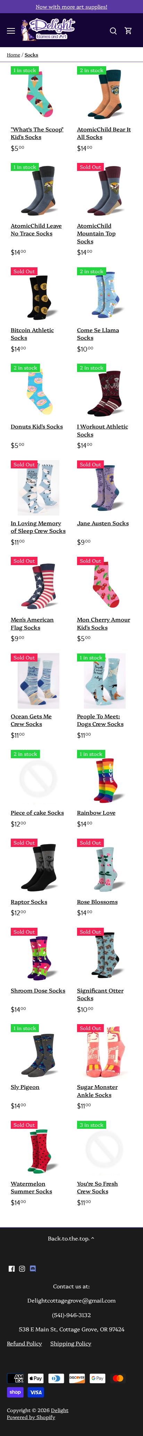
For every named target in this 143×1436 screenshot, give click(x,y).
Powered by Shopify (31, 1416)
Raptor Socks (29, 901)
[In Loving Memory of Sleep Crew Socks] (39, 488)
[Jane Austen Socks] (105, 488)
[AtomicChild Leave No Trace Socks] (39, 190)
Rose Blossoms (97, 901)
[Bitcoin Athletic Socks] (39, 295)
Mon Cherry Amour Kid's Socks (103, 623)
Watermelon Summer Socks (31, 1187)
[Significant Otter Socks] (105, 955)
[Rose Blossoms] (105, 866)
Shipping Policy (70, 1343)
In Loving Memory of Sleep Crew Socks (38, 526)
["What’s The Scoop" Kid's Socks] (39, 94)
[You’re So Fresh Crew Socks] (105, 1148)
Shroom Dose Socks (38, 990)
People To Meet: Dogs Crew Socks (100, 719)
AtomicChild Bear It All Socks (104, 132)
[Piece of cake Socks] (39, 777)
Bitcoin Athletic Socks (32, 333)
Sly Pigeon (25, 1086)
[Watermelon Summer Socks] (39, 1148)
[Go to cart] (128, 30)
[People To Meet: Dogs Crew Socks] (105, 681)
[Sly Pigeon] (39, 1052)
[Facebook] (12, 1268)
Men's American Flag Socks (32, 623)
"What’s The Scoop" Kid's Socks (37, 132)
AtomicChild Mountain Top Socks (96, 233)
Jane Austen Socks (103, 523)
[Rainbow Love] (105, 777)
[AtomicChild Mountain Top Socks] (105, 190)
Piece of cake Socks (37, 812)
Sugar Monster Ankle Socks (97, 1090)
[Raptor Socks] (39, 866)
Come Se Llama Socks (98, 333)
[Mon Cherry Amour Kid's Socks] (105, 584)
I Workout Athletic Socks (102, 430)
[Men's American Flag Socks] (39, 584)
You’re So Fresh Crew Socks (97, 1187)
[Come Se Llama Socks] (105, 295)
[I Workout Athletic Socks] (105, 391)
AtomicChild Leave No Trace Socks (36, 229)
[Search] (113, 30)
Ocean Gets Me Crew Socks (31, 719)
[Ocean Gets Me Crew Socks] (39, 681)
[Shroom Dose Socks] (39, 955)
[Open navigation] (11, 31)
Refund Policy (24, 1343)
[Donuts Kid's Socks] (39, 391)
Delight (59, 1410)
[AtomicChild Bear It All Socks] (105, 94)
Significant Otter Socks (100, 994)
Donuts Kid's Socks (37, 426)
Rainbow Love (96, 812)
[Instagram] (22, 1268)
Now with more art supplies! (71, 6)
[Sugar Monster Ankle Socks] (105, 1051)
